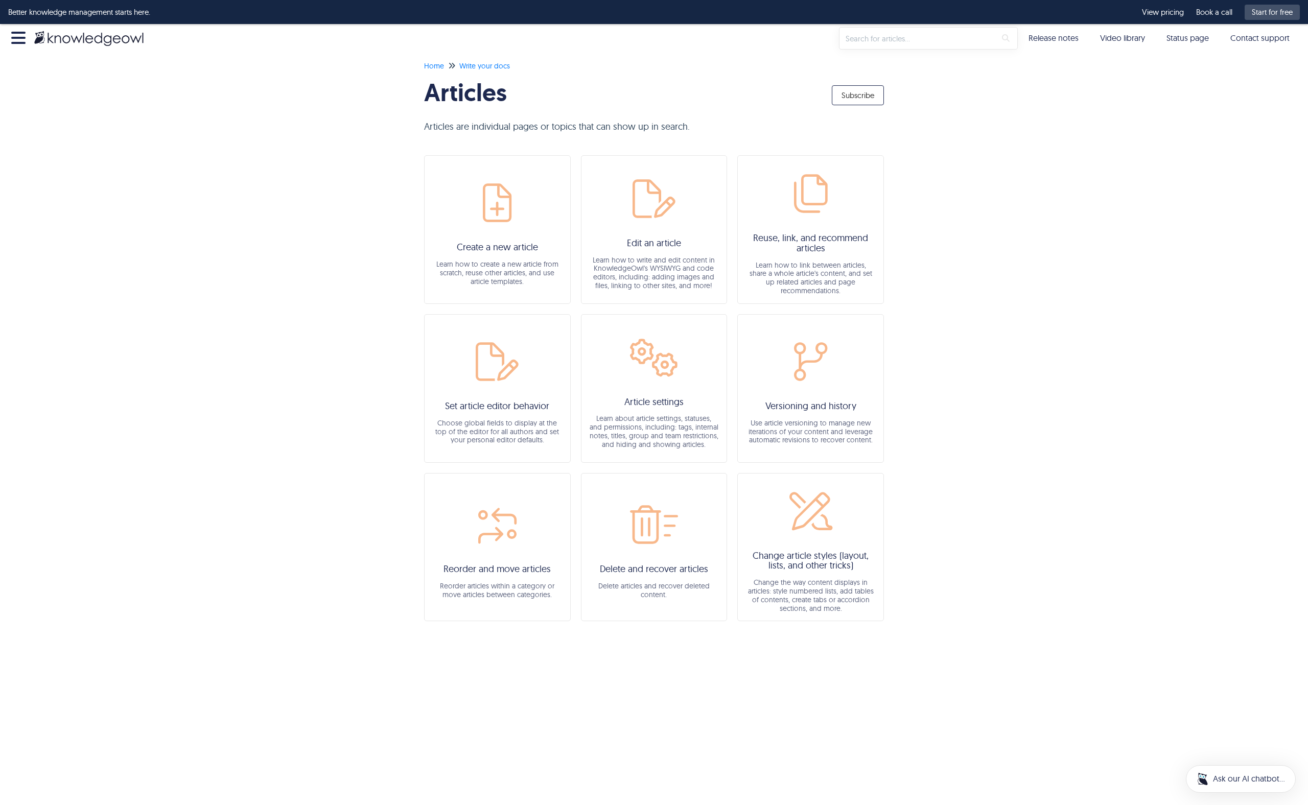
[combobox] (917, 38)
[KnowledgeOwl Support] (92, 33)
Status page (1187, 38)
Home (434, 65)
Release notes (1054, 38)
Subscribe (858, 95)
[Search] (1005, 38)
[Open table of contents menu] (20, 36)
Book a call (1214, 12)
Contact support (1260, 38)
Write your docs (484, 65)
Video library (1122, 38)
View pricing (1163, 12)
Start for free (1272, 12)
